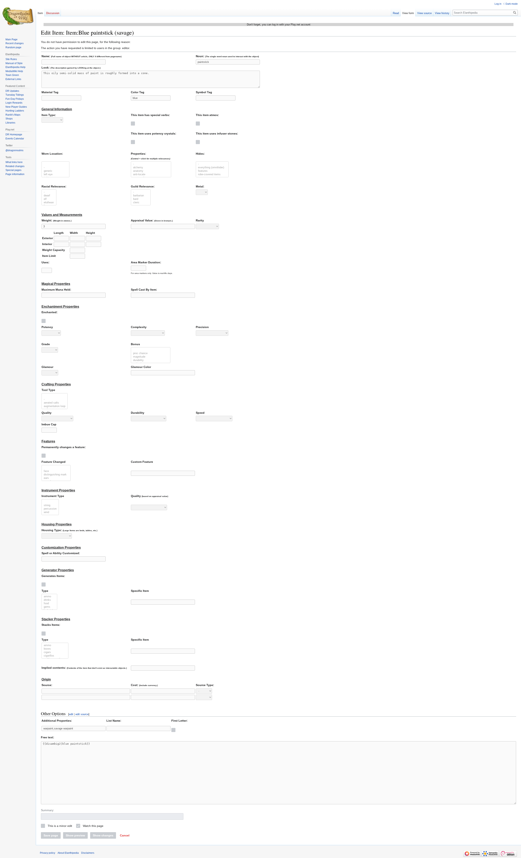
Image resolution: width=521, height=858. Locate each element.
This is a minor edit (60, 825)
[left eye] (55, 174)
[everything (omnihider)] (212, 167)
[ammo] (49, 596)
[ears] (56, 478)
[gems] (49, 607)
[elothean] (49, 202)
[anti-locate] (151, 174)
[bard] (141, 199)
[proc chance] (151, 353)
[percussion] (50, 509)
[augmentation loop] (54, 406)
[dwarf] (49, 195)
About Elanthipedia (68, 852)
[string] (50, 505)
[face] (56, 471)
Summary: (47, 810)
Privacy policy (47, 852)
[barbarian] (141, 195)
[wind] (50, 512)
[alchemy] (151, 167)
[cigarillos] (55, 656)
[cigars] (55, 652)
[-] (55, 167)
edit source (82, 714)
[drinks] (49, 600)
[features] (212, 171)
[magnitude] (151, 357)
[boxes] (55, 649)
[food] (49, 603)
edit (71, 714)
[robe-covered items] (212, 174)
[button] (124, 835)
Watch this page (93, 825)
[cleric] (141, 202)
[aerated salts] (54, 403)
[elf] (49, 199)
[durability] (151, 360)
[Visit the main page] (18, 16)
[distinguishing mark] (56, 474)
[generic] (55, 171)
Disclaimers (87, 852)
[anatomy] (151, 171)
